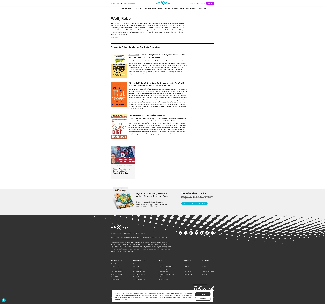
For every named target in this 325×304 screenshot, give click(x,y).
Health (115, 3)
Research (202, 9)
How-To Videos (137, 269)
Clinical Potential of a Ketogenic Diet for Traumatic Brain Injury (121, 171)
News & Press (188, 274)
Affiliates (204, 266)
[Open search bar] (213, 9)
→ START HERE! (125, 9)
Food (160, 9)
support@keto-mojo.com (134, 233)
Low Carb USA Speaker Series (123, 165)
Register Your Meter (139, 274)
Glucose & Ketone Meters (166, 266)
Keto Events (187, 271)
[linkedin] (180, 233)
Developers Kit (206, 269)
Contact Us (136, 263)
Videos (175, 9)
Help (192, 3)
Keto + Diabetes (115, 266)
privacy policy (183, 198)
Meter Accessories (164, 271)
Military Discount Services (166, 274)
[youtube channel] (196, 233)
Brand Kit (186, 266)
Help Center (136, 266)
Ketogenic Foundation (208, 271)
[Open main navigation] (112, 8)
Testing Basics (150, 9)
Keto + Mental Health (117, 271)
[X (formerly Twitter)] (207, 233)
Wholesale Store (163, 279)
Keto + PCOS (115, 277)
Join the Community (164, 263)
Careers (186, 269)
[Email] (212, 233)
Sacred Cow (133, 55)
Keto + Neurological (116, 274)
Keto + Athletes (115, 263)
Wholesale (205, 274)
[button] (213, 9)
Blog (182, 9)
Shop (210, 3)
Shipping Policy (137, 277)
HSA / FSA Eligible (164, 269)
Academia (204, 263)
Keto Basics (137, 9)
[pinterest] (201, 233)
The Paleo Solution (136, 115)
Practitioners (191, 9)
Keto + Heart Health (117, 269)
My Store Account (199, 3)
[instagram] (191, 233)
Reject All (203, 298)
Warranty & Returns (139, 279)
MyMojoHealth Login (139, 271)
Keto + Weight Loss (116, 279)
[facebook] (185, 233)
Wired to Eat (133, 83)
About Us (186, 263)
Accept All (203, 294)
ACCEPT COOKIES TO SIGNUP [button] (194, 203)
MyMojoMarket (163, 277)
